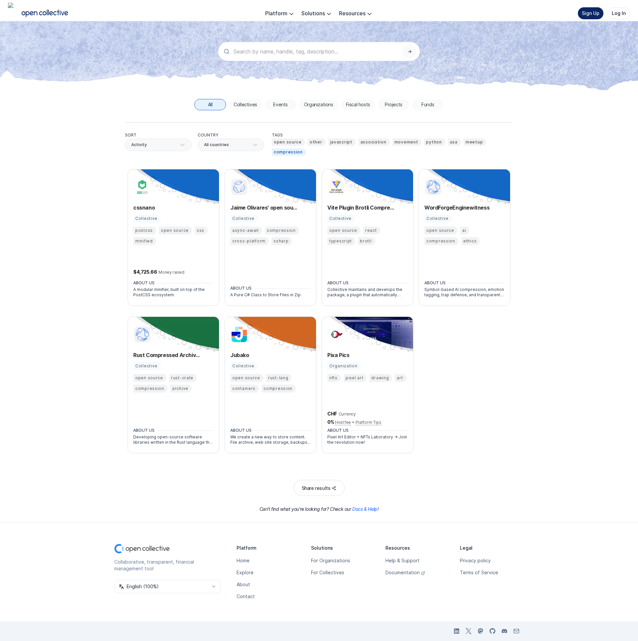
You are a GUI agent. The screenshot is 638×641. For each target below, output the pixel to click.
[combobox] (204, 144)
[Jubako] (238, 334)
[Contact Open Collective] (516, 631)
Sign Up (590, 13)
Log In (619, 13)
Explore (245, 572)
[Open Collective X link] (468, 631)
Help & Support (402, 560)
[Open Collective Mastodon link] (480, 631)
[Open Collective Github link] (492, 631)
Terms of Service (479, 572)
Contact (246, 596)
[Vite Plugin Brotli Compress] (335, 187)
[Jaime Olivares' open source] (238, 187)
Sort (131, 135)
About (243, 584)
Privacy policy (475, 560)
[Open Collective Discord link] (504, 631)
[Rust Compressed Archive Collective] (141, 334)
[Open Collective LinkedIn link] (456, 631)
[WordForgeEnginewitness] (432, 187)
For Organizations (330, 560)
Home (243, 560)
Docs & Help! (365, 509)
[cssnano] (141, 187)
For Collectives (327, 572)
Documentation (402, 572)
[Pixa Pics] (335, 334)
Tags (277, 135)
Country (208, 135)
